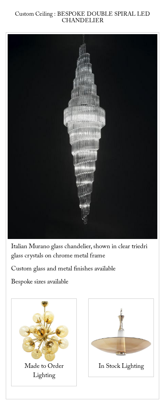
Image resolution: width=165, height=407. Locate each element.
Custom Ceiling (34, 14)
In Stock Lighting (121, 366)
